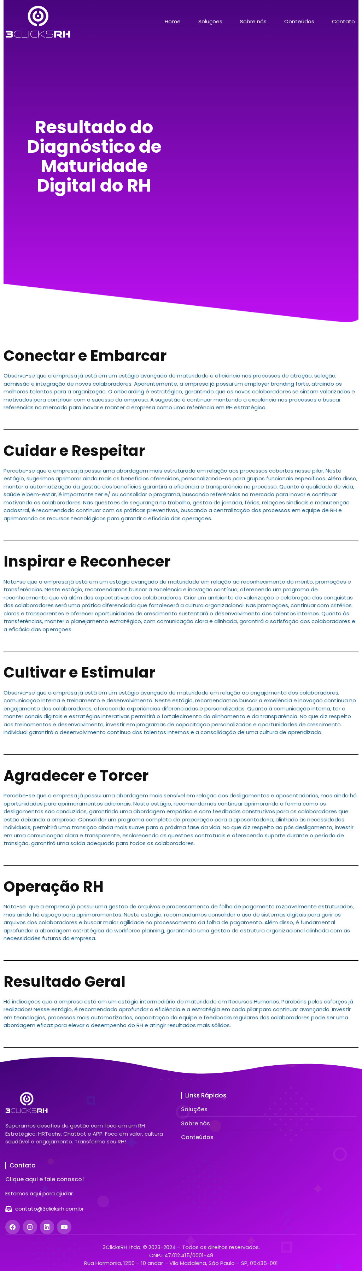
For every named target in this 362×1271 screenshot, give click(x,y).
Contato (343, 21)
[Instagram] (30, 1227)
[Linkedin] (47, 1227)
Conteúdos (299, 21)
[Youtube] (64, 1227)
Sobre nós (253, 21)
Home (173, 21)
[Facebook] (12, 1227)
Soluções (210, 21)
